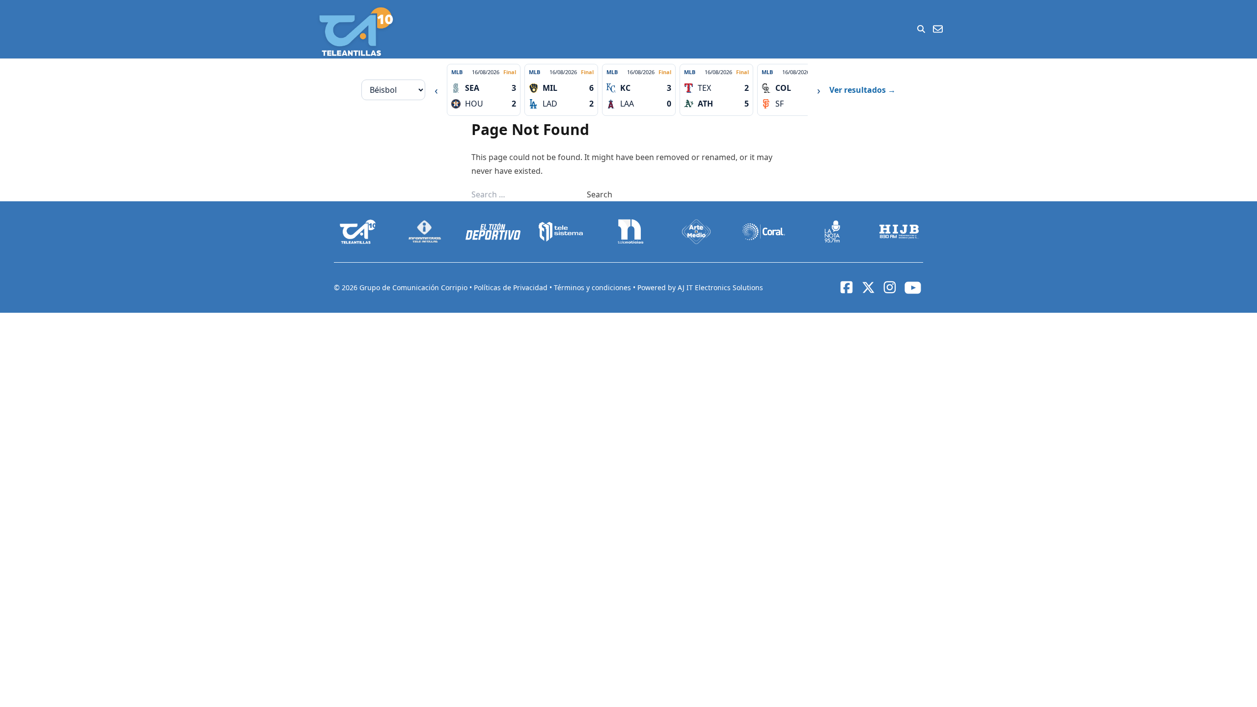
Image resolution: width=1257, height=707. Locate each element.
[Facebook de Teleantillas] (846, 287)
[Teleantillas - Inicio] (356, 31)
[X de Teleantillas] (868, 288)
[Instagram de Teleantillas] (890, 287)
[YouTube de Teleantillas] (912, 288)
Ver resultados (862, 89)
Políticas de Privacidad (511, 287)
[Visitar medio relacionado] (358, 231)
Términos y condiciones (593, 287)
